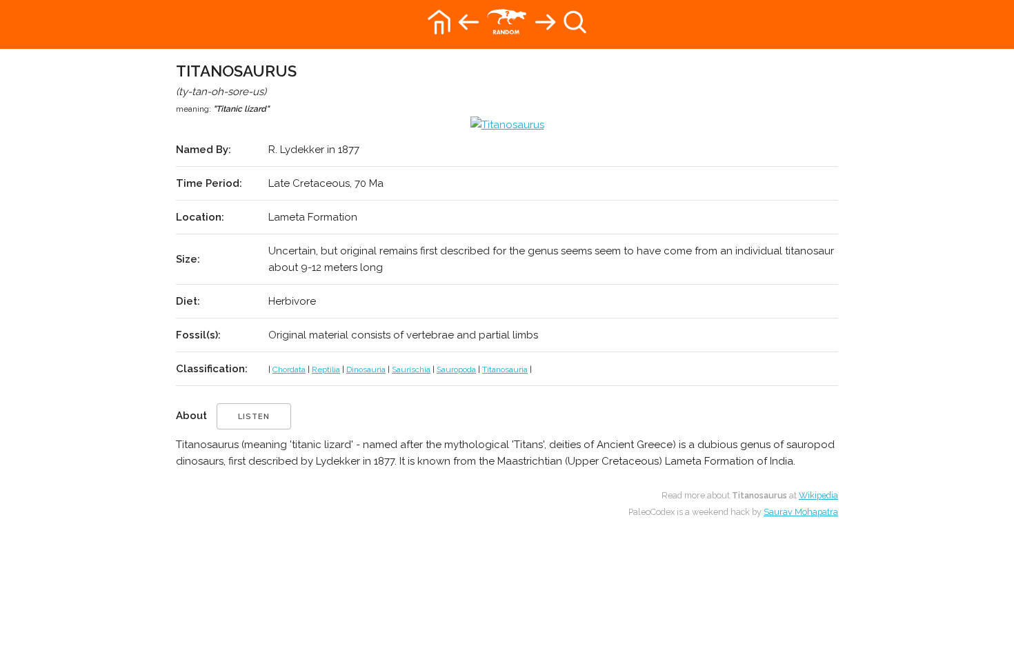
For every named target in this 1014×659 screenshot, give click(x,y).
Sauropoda (456, 369)
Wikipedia (818, 495)
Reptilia (326, 369)
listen (254, 416)
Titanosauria (505, 369)
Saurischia (411, 369)
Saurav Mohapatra (801, 512)
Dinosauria (366, 369)
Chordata (289, 369)
